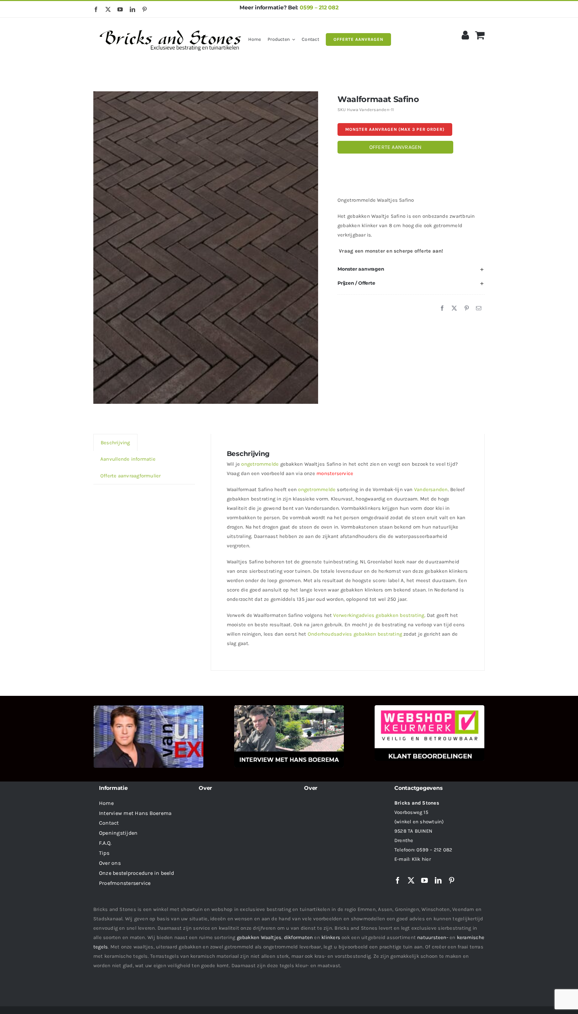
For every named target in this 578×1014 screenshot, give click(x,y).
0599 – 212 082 (319, 7)
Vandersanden (431, 489)
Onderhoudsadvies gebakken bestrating (355, 634)
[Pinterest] (467, 308)
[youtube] (120, 9)
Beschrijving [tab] (115, 443)
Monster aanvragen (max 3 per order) (395, 129)
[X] (454, 308)
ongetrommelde (260, 464)
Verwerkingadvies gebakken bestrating (378, 615)
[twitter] (108, 9)
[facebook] (96, 9)
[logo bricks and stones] (170, 27)
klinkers (330, 937)
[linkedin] (132, 9)
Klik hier (421, 859)
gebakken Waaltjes (259, 937)
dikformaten (298, 937)
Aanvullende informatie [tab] (128, 459)
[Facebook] (442, 308)
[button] (411, 269)
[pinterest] (144, 9)
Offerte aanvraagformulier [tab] (130, 476)
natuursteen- (432, 937)
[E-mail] (479, 308)
